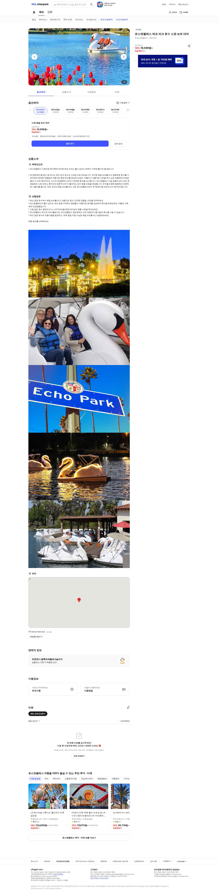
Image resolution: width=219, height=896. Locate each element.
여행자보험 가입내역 (120, 861)
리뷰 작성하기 (79, 756)
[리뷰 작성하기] (128, 707)
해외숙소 (43, 19)
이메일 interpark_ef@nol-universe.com (167, 874)
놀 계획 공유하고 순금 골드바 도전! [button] (70, 4)
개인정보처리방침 (62, 861)
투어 (46, 778)
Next (130, 802)
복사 (50, 632)
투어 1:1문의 (94, 878)
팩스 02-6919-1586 (97, 874)
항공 (34, 19)
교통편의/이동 (71, 778)
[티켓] (50, 12)
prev (135, 61)
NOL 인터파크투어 (38, 714)
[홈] (34, 12)
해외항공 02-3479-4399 (99, 876)
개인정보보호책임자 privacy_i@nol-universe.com (171, 876)
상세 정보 (118, 143)
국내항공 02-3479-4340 (118, 876)
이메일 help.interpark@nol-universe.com (119, 874)
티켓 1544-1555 (109, 872)
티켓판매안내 (139, 861)
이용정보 (91, 92)
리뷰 (117, 92)
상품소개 (66, 92)
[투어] (41, 12)
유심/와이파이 (87, 778)
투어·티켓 (67, 19)
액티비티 (56, 778)
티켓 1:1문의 (104, 878)
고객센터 (166, 861)
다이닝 (126, 778)
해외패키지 (55, 19)
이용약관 (47, 861)
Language (181, 861)
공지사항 (153, 861)
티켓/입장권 (35, 778)
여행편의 (115, 778)
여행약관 (103, 861)
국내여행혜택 (122, 19)
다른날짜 (123, 102)
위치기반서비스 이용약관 (85, 861)
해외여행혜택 (107, 19)
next (190, 61)
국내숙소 (79, 19)
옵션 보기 (70, 143)
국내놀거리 (91, 19)
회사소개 (34, 861)
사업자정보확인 (58, 874)
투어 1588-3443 (96, 872)
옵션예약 (41, 92)
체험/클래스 (102, 778)
